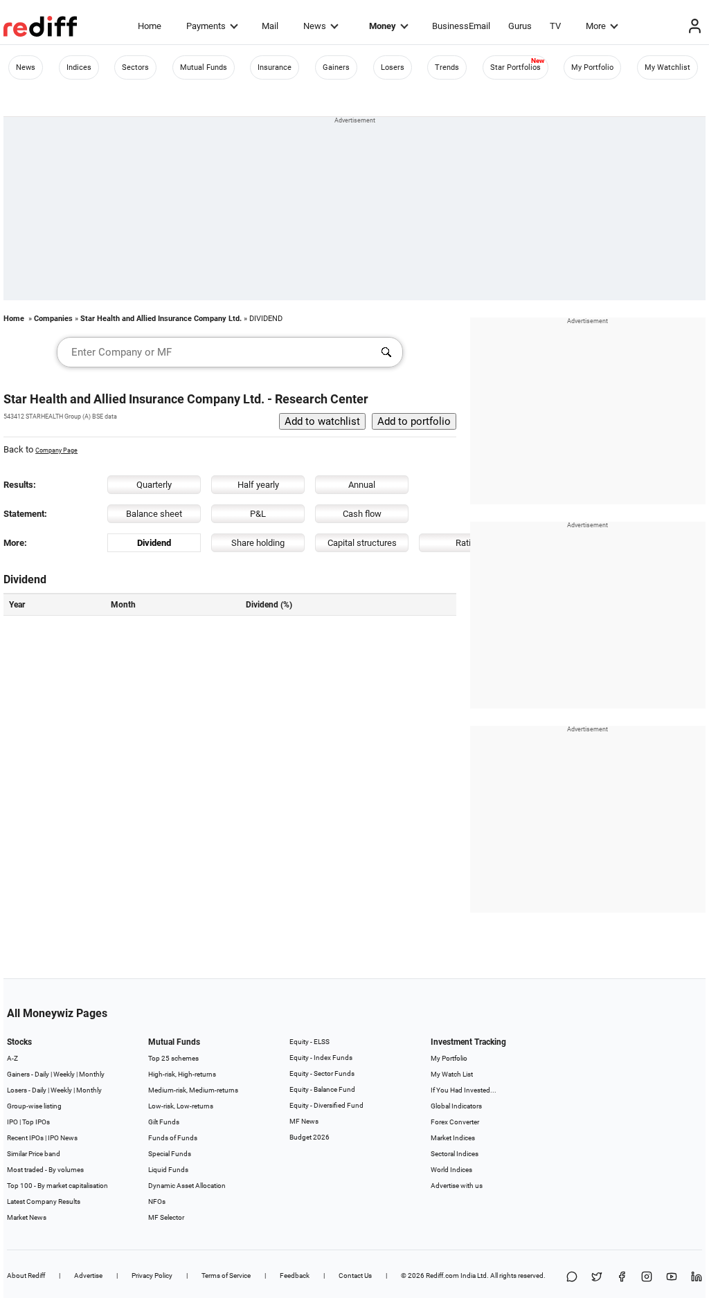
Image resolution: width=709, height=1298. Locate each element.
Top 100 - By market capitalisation (57, 1185)
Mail (270, 26)
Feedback (294, 1275)
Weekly (64, 1074)
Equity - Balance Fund (322, 1089)
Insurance (274, 67)
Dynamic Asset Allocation (187, 1185)
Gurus (520, 26)
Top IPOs (36, 1121)
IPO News (63, 1137)
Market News (26, 1217)
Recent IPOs (25, 1137)
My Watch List (452, 1074)
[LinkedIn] (696, 1277)
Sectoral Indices (454, 1153)
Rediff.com (442, 1275)
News (314, 26)
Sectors (135, 67)
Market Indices (453, 1137)
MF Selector (166, 1217)
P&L (258, 514)
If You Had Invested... (463, 1090)
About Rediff (26, 1275)
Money (382, 26)
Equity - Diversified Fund (326, 1105)
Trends (447, 67)
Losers (392, 67)
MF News (303, 1121)
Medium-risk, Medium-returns (193, 1090)
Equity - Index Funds (320, 1057)
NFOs (156, 1201)
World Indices (451, 1169)
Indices (78, 67)
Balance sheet (154, 514)
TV (555, 26)
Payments (206, 26)
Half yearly (258, 484)
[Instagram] (646, 1277)
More (596, 26)
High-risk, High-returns (182, 1074)
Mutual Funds (203, 67)
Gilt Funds (163, 1121)
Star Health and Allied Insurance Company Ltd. (161, 318)
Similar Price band (33, 1153)
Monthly (92, 1074)
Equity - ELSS (309, 1041)
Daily (42, 1074)
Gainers (336, 67)
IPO (12, 1121)
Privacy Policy (152, 1275)
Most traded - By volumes (45, 1169)
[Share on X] (596, 1277)
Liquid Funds (168, 1169)
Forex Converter (455, 1121)
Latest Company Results (43, 1201)
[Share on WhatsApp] (571, 1277)
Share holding (258, 543)
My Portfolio (592, 67)
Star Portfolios (515, 67)
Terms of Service (226, 1275)
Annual (361, 484)
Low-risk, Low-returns (180, 1106)
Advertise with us (457, 1185)
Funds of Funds (172, 1137)
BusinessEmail (461, 26)
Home (149, 26)
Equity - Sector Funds (321, 1073)
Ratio (466, 543)
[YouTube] (671, 1277)
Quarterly (154, 484)
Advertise (88, 1275)
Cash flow (362, 514)
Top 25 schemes (173, 1058)
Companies (53, 318)
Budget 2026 (309, 1137)
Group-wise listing (34, 1106)
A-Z (12, 1058)
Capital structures (362, 543)
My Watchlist (667, 67)
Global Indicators (456, 1106)
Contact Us (355, 1275)
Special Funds (169, 1153)
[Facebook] (621, 1277)
